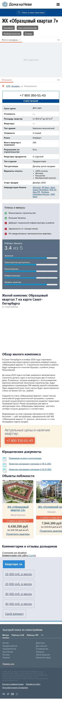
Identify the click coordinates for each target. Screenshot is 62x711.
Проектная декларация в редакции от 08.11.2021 (30, 464)
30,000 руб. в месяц (18, 594)
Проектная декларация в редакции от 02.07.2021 (30, 469)
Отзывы (28, 33)
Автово (6, 643)
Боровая (6, 657)
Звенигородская (43, 655)
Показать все (8, 664)
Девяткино (40, 643)
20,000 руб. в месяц (18, 584)
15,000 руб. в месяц (18, 574)
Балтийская (8, 652)
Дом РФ (36, 192)
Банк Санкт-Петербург (44, 188)
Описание (7, 80)
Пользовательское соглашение (15, 688)
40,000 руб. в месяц (18, 603)
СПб (8, 86)
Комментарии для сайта (19, 555)
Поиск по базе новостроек (33, 13)
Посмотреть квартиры (18, 534)
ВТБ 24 (53, 190)
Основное (8, 28)
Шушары (15, 86)
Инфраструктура (12, 33)
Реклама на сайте (33, 684)
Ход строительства (27, 28)
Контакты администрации (13, 684)
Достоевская (41, 646)
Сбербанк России (41, 194)
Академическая (9, 649)
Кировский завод (43, 657)
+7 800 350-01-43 (33, 95)
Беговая (6, 655)
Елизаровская (42, 649)
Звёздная (40, 652)
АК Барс (45, 187)
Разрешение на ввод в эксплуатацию (25, 458)
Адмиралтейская (10, 646)
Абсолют (37, 187)
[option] (31, 59)
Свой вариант (14, 613)
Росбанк (45, 192)
